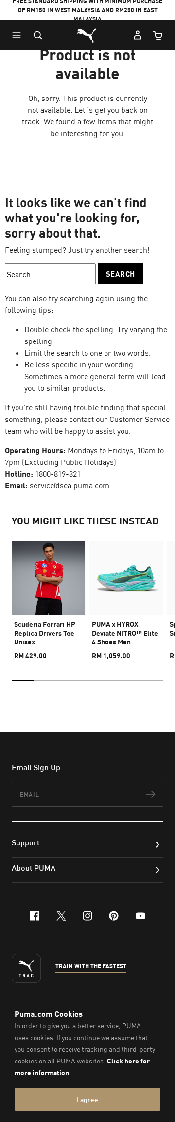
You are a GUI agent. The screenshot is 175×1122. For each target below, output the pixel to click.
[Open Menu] (19, 35)
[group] (49, 596)
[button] (19, 35)
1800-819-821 (58, 474)
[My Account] (137, 35)
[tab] (23, 680)
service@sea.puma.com (69, 485)
